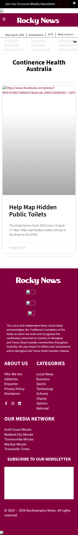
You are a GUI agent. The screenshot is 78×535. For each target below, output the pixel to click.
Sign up (63, 4)
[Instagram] (13, 403)
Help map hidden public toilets (33, 211)
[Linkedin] (19, 403)
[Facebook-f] (6, 403)
